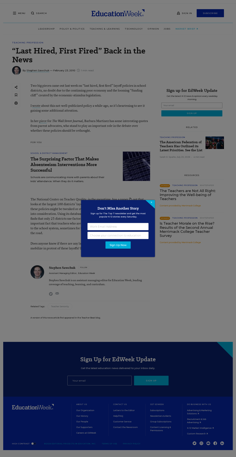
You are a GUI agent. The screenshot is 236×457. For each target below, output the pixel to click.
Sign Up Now (118, 245)
